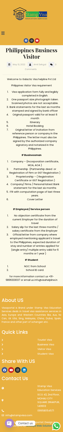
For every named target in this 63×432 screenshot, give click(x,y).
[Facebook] (26, 40)
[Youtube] (37, 40)
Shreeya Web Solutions (39, 425)
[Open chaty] (9, 423)
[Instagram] (31, 40)
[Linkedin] (24, 370)
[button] (31, 33)
